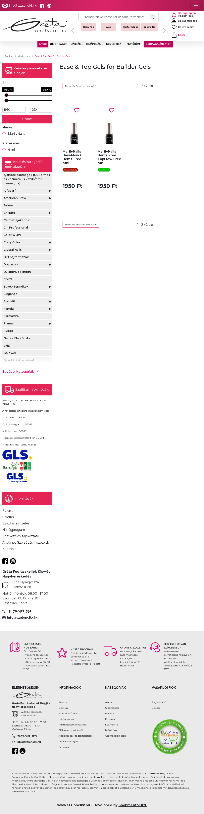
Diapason (11, 264)
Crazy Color (12, 242)
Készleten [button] (104, 170)
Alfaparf (10, 190)
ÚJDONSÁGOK (58, 44)
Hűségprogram (67, 718)
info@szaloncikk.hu (23, 5)
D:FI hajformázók (16, 257)
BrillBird (9, 213)
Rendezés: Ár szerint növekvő (80, 86)
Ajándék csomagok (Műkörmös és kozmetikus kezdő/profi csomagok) (27, 179)
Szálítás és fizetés (68, 713)
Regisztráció (159, 702)
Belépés (156, 707)
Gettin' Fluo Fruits (17, 338)
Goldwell (10, 353)
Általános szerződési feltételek (75, 735)
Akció (108, 702)
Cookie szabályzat (69, 741)
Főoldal (9, 56)
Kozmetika (111, 724)
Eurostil (9, 301)
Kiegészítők (130, 27)
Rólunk (63, 702)
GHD (7, 345)
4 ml (11, 150)
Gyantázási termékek (19, 360)
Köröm (88, 27)
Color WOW (12, 235)
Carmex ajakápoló (17, 220)
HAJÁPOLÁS (93, 44)
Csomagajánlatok (115, 735)
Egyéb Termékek (16, 286)
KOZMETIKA (113, 44)
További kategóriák (18, 371)
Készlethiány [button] (70, 170)
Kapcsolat (64, 746)
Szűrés (27, 119)
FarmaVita (11, 316)
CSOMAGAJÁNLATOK (158, 44)
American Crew (15, 198)
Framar (9, 323)
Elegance (10, 294)
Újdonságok (112, 707)
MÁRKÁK (76, 44)
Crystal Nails (13, 249)
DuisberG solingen (17, 272)
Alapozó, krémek (108, 29)
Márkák (109, 713)
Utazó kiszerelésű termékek (150, 30)
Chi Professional (16, 227)
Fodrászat (111, 718)
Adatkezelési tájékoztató (72, 724)
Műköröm (111, 730)
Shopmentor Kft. (133, 805)
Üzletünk (64, 707)
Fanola (9, 308)
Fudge (8, 331)
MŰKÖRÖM (133, 44)
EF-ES (8, 279)
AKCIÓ (43, 44)
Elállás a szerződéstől (71, 730)
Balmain (10, 205)
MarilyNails (24, 56)
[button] (73, 30)
